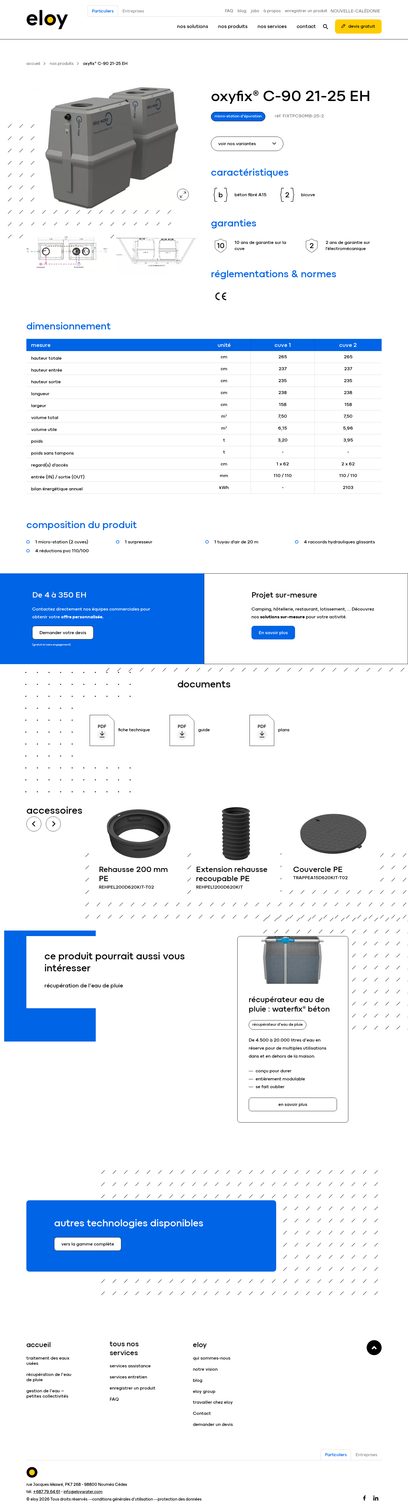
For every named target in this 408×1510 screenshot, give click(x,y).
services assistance (130, 1365)
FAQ (229, 10)
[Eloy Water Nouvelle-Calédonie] (47, 19)
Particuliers (103, 11)
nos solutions (192, 26)
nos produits (233, 26)
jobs (255, 10)
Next (53, 823)
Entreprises (133, 11)
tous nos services (124, 1348)
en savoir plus (138, 851)
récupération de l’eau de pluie (48, 1377)
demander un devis (213, 1424)
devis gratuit (361, 26)
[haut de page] (374, 1347)
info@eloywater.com (83, 1491)
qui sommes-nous (211, 1358)
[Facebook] (364, 1498)
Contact (202, 1413)
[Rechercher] (325, 26)
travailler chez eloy (213, 1402)
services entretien (128, 1377)
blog (242, 10)
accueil (33, 63)
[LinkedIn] (376, 1498)
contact (306, 26)
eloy (200, 1344)
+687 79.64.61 (46, 1491)
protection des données (180, 1499)
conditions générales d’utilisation (122, 1499)
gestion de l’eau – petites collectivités (47, 1393)
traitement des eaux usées (47, 1360)
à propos (272, 10)
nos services (272, 26)
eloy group (204, 1391)
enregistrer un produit (306, 10)
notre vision (205, 1369)
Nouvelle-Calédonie (355, 11)
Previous (33, 823)
